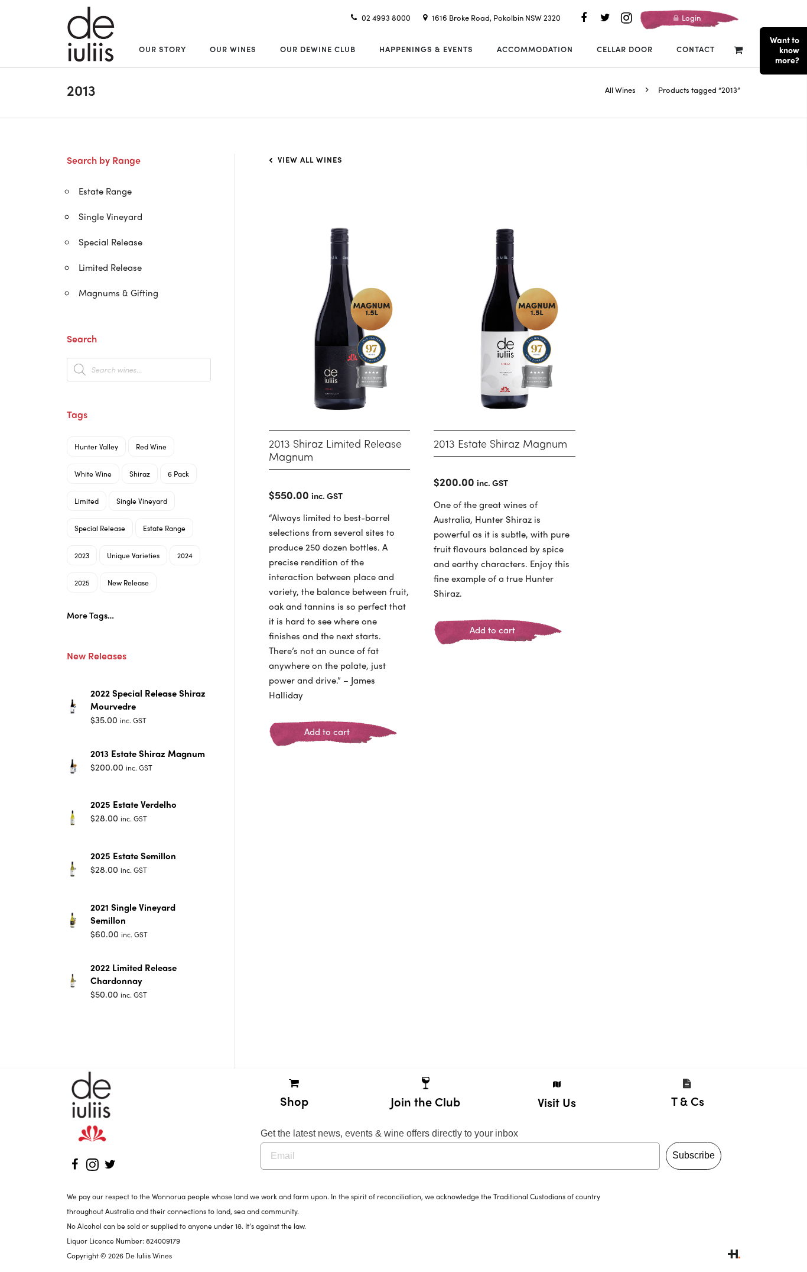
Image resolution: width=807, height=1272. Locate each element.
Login (690, 17)
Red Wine (151, 446)
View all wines (309, 159)
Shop (294, 1100)
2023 (81, 555)
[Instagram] (626, 17)
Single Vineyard (110, 216)
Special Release (110, 241)
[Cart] (738, 49)
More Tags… (90, 615)
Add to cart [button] (327, 731)
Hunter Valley (96, 446)
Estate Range (105, 191)
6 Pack (178, 473)
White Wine (93, 473)
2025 (82, 582)
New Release (128, 582)
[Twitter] (605, 17)
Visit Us (557, 1102)
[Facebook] (583, 17)
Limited (86, 501)
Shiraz (139, 473)
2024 (185, 555)
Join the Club (425, 1101)
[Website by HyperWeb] (734, 1255)
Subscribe (693, 1155)
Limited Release (110, 267)
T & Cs (687, 1100)
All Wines (620, 89)
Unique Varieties (133, 555)
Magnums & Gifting (118, 292)
